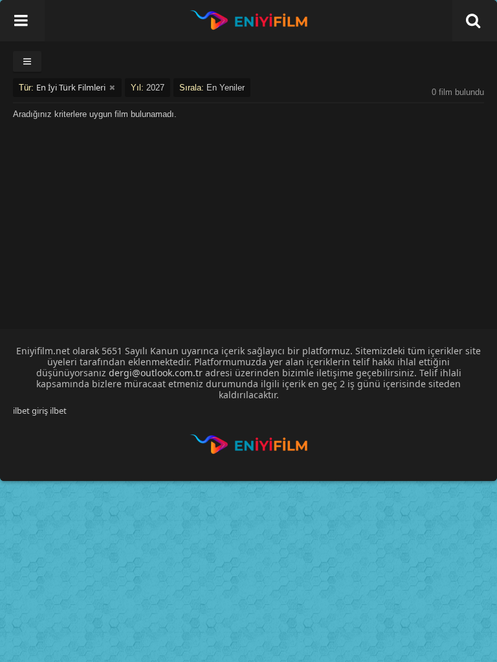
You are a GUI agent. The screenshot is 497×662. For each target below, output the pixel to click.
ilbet (58, 410)
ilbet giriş (30, 410)
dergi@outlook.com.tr (156, 373)
